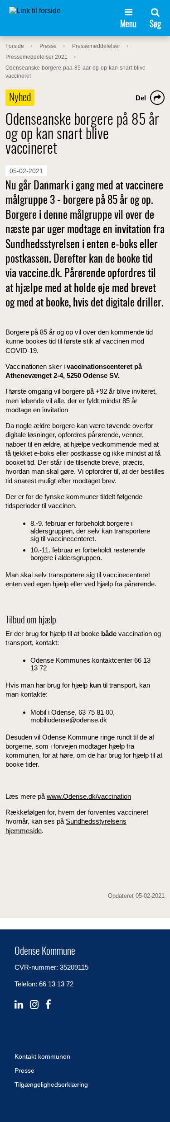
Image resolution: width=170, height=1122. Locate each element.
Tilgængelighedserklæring (51, 1084)
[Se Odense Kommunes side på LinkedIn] (19, 1004)
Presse (24, 1070)
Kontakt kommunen (42, 1056)
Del (141, 98)
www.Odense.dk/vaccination (89, 796)
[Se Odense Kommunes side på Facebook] (48, 1004)
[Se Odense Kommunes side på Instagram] (34, 1004)
